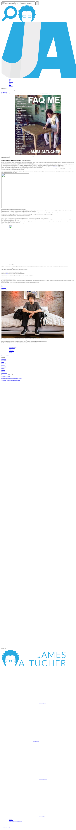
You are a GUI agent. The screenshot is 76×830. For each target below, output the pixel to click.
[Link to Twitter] (27, 533)
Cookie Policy (11, 820)
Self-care (10, 349)
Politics (10, 352)
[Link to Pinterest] (27, 609)
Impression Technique (12, 347)
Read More (3, 344)
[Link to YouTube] (27, 571)
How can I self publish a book (54, 166)
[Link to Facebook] (27, 420)
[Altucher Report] (27, 21)
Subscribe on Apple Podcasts (43, 779)
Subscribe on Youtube (36, 741)
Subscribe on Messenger (42, 703)
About (10, 79)
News (9, 81)
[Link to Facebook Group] (27, 458)
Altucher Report (11, 86)
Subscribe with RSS (41, 816)
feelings (7, 273)
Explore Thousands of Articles (5, 355)
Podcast (10, 80)
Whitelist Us (10, 819)
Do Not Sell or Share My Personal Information (15, 821)
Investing (10, 348)
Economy (11, 350)
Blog (9, 84)
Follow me (3, 286)
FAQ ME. (4, 92)
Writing (10, 351)
